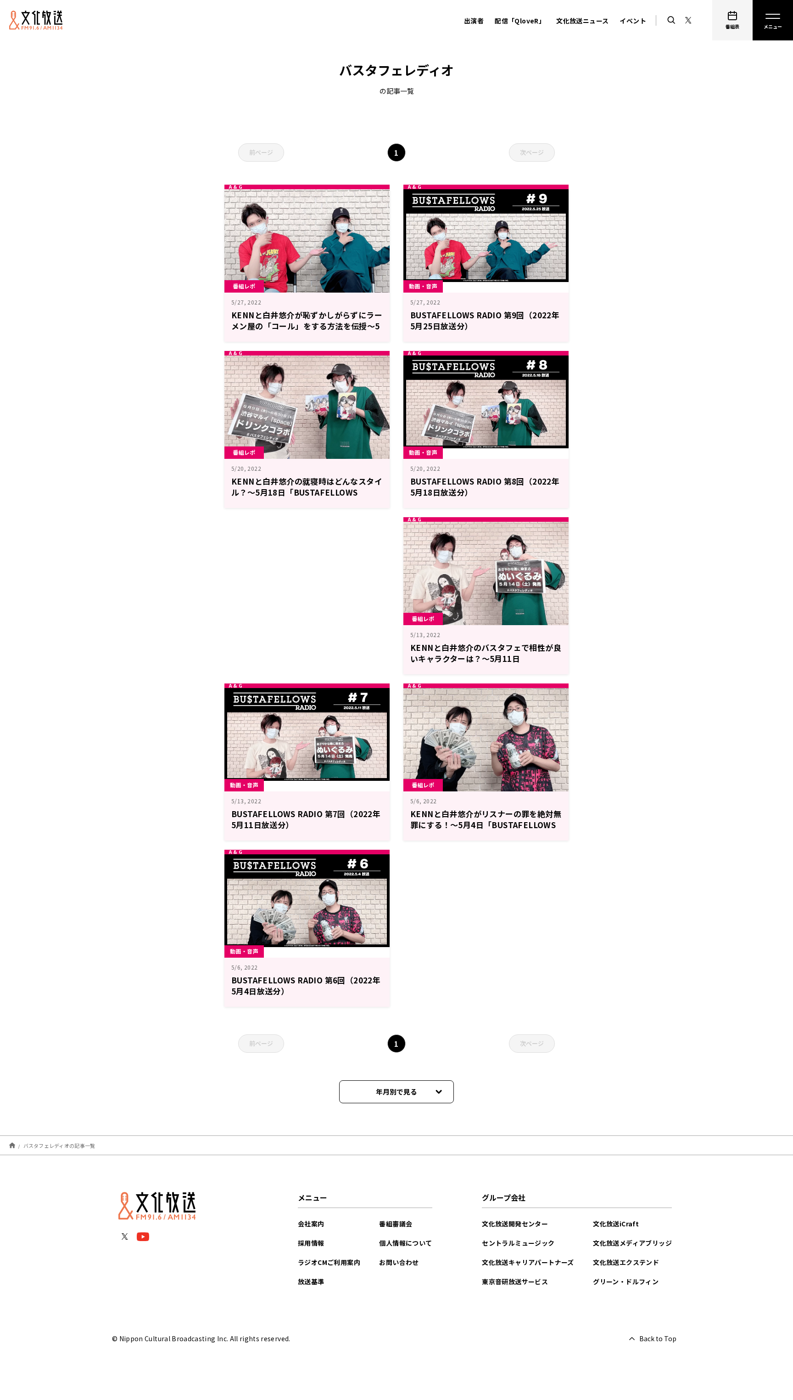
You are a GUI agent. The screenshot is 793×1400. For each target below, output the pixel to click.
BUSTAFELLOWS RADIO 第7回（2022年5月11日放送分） (305, 819)
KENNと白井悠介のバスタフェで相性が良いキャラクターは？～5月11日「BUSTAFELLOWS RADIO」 (485, 658)
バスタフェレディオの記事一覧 (59, 1145)
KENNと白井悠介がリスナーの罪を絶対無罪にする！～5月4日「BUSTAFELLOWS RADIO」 (485, 824)
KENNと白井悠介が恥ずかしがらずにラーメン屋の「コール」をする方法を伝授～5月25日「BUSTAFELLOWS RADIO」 (306, 326)
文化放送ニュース (582, 20)
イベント (633, 20)
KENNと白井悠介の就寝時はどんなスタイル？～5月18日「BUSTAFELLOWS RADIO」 (306, 492)
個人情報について (405, 1243)
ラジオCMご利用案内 (329, 1262)
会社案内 (311, 1223)
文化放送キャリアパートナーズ (528, 1262)
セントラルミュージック (518, 1243)
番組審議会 (395, 1223)
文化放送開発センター (515, 1223)
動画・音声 (423, 286)
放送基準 (311, 1281)
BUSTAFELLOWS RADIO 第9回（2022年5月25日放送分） (484, 320)
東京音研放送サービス (515, 1281)
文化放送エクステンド (626, 1262)
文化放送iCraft (616, 1223)
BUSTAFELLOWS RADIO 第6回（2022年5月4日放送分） (305, 985)
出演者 (474, 20)
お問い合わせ (399, 1262)
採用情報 (311, 1243)
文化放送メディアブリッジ (632, 1243)
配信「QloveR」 (520, 20)
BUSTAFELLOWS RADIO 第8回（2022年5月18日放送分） (484, 486)
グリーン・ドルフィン (626, 1281)
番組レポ (244, 286)
